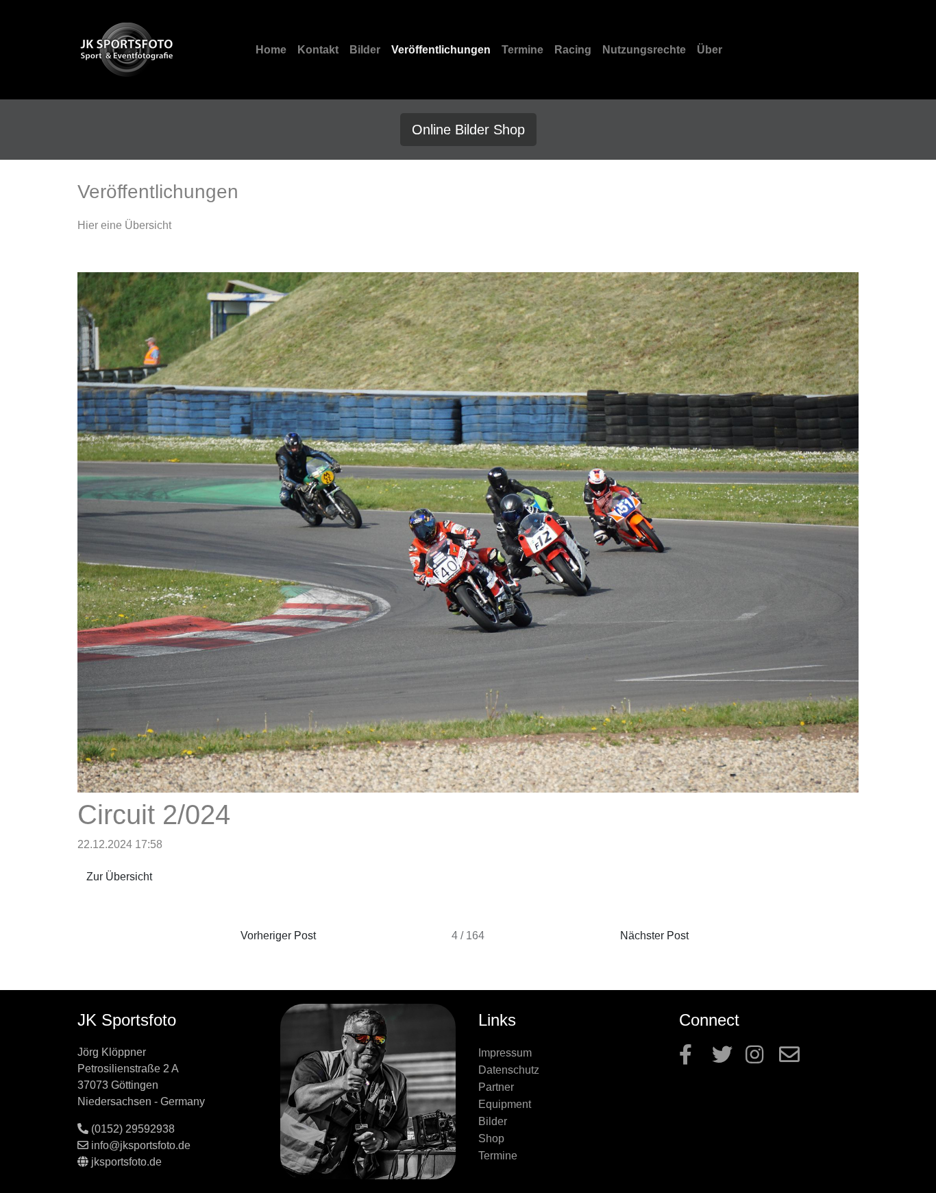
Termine (522, 50)
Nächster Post (654, 935)
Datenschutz (508, 1070)
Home (271, 50)
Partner (496, 1087)
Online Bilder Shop (468, 129)
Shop (491, 1138)
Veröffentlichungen (441, 50)
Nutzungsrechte (644, 50)
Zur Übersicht (119, 876)
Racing (572, 50)
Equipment (504, 1104)
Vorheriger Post (278, 935)
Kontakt (317, 50)
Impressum (505, 1053)
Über (709, 50)
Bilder (364, 50)
